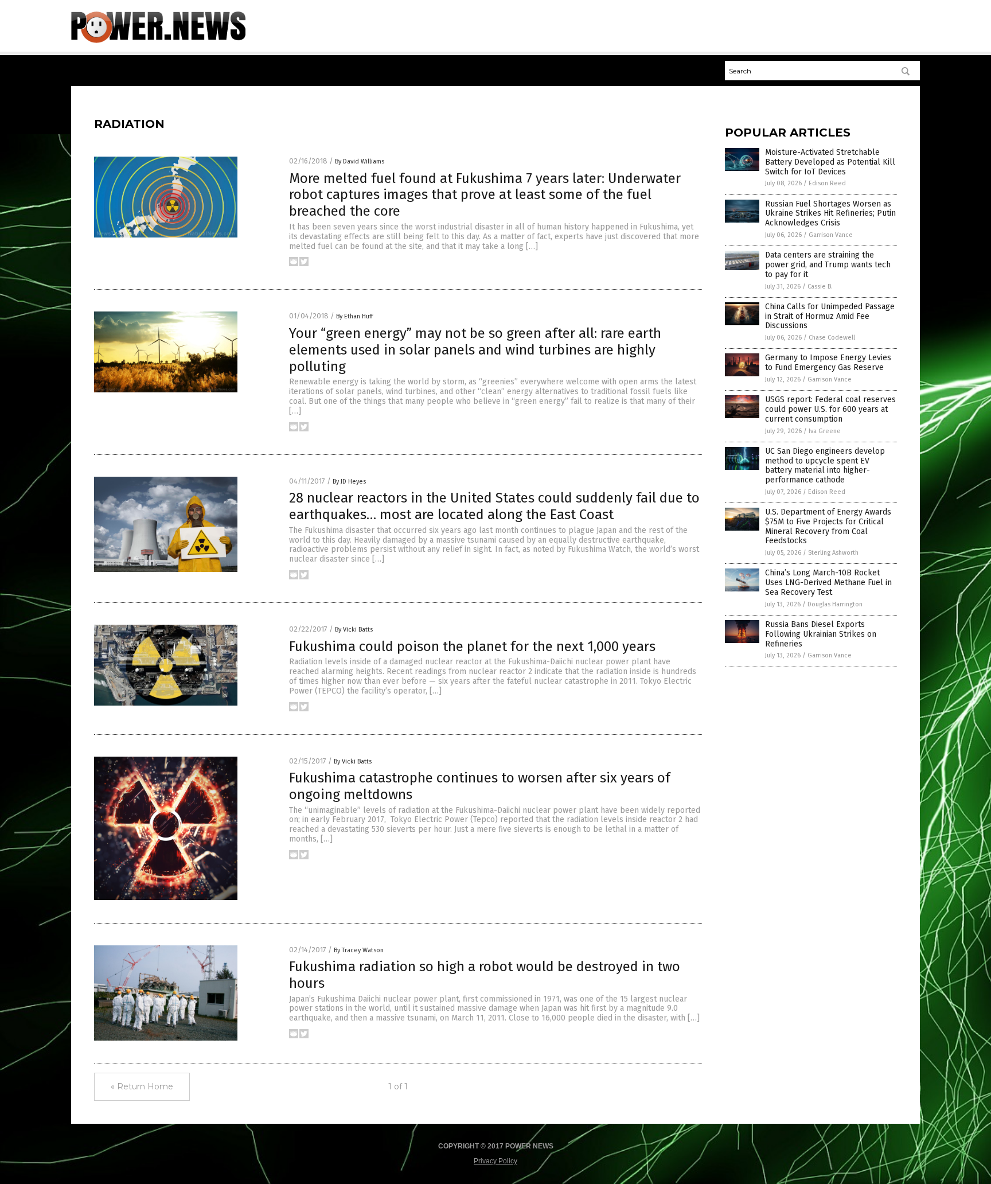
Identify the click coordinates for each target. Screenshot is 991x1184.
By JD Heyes (349, 481)
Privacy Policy (495, 1161)
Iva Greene (825, 431)
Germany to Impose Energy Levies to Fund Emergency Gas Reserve (828, 362)
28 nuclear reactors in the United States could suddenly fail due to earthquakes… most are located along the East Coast (494, 506)
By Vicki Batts (354, 629)
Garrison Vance (831, 235)
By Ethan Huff (354, 316)
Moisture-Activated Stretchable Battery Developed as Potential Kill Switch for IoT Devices (830, 162)
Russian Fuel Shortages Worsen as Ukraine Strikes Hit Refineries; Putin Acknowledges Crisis (830, 213)
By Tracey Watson (359, 950)
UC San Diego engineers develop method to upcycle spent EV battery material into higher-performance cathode (825, 465)
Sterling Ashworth (833, 552)
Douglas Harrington (835, 604)
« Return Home (142, 1086)
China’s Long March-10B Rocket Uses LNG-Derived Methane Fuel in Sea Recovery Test (828, 582)
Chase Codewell (832, 337)
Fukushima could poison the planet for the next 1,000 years (472, 646)
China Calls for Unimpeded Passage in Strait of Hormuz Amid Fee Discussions (830, 316)
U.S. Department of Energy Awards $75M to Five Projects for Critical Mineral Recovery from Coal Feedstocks (828, 526)
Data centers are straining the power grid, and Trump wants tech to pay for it (828, 264)
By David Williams (359, 161)
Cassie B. (820, 286)
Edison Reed (827, 183)
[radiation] (158, 41)
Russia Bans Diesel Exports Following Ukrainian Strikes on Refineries (820, 634)
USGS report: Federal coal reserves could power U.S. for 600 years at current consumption (830, 409)
